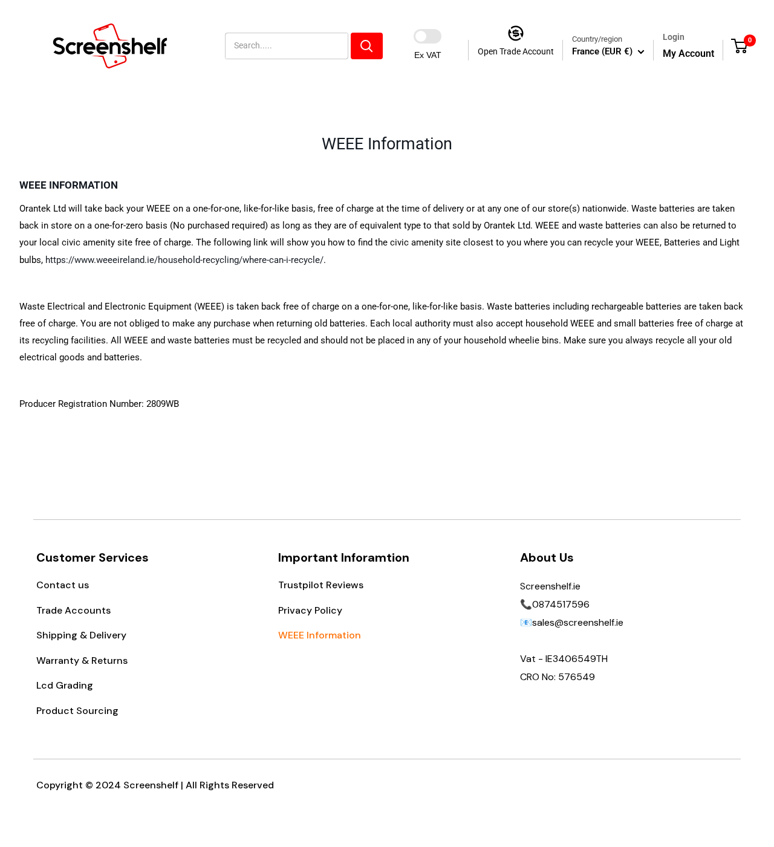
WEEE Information (319, 635)
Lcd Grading (64, 685)
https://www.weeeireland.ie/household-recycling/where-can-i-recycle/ (184, 260)
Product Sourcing (77, 710)
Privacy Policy (310, 610)
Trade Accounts (73, 610)
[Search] (367, 46)
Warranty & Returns (82, 660)
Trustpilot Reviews (320, 585)
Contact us (62, 585)
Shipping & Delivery (81, 635)
